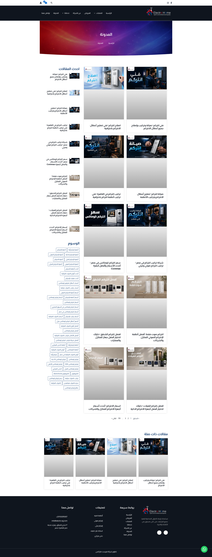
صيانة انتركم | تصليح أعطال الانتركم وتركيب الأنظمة (57, 110)
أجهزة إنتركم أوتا (73, 250)
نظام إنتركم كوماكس (71, 388)
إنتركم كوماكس (73, 359)
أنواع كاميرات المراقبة (57, 350)
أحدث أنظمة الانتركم (72, 269)
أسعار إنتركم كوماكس (55, 297)
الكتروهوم (75, 374)
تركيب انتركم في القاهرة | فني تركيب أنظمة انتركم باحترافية (56, 127)
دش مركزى (98, 536)
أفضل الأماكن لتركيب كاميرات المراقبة (66, 335)
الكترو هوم (165, 17)
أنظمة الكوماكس (72, 350)
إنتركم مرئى (99, 526)
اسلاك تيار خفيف (97, 531)
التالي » (114, 418)
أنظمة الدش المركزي (58, 345)
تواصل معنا (46, 13)
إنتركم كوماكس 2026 (71, 364)
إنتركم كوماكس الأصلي (55, 364)
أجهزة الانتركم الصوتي (71, 264)
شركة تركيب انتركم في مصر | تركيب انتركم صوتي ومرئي (56, 144)
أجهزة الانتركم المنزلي (55, 264)
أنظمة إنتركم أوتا (73, 345)
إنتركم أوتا (54, 354)
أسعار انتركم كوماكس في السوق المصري (65, 307)
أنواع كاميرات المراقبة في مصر (69, 354)
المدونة (56, 13)
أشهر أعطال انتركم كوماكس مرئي (67, 321)
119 (119, 418)
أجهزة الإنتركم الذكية (72, 255)
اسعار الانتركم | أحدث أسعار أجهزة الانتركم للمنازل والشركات (58, 230)
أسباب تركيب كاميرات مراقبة (69, 288)
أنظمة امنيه (98, 516)
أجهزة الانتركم (58, 259)
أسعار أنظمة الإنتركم (71, 297)
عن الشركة (77, 13)
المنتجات (99, 13)
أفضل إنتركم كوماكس (71, 331)
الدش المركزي (57, 369)
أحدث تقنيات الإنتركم (72, 278)
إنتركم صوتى (98, 521)
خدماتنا (66, 13)
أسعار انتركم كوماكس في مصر (68, 312)
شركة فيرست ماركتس (104, 552)
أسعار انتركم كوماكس (71, 302)
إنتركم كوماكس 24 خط (58, 359)
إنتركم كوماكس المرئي (71, 369)
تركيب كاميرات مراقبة (71, 378)
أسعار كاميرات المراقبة (56, 316)
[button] (51, 2)
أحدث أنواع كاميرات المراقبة (69, 274)
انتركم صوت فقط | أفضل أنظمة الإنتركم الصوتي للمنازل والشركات (147, 337)
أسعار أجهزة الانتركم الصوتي (69, 293)
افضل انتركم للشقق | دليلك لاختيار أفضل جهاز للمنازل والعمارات (107, 337)
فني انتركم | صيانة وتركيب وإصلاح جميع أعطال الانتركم (58, 77)
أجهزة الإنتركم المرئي (72, 259)
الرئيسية (109, 13)
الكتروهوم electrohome (61, 374)
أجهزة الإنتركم (61, 250)
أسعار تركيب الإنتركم (71, 316)
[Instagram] (168, 3)
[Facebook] (171, 3)
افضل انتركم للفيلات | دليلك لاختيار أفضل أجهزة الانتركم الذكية (58, 213)
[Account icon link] (41, 3)
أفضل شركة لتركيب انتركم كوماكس (67, 340)
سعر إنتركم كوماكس (55, 378)
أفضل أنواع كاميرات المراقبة (69, 326)
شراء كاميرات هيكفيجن (71, 383)
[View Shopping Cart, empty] (46, 3)
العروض (87, 13)
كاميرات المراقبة (56, 383)
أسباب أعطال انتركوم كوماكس (68, 283)
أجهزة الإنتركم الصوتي (56, 255)
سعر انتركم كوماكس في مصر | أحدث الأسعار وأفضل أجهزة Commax (105, 265)
